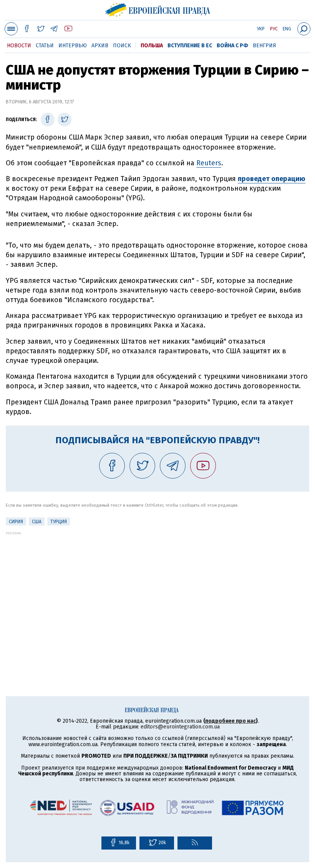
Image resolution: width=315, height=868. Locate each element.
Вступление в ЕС (189, 45)
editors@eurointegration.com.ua (180, 726)
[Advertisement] (157, 589)
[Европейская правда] (158, 9)
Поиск (122, 45)
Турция (58, 521)
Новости (19, 45)
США (36, 521)
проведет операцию (271, 179)
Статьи (45, 45)
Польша (152, 45)
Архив (99, 45)
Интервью (72, 45)
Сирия (16, 521)
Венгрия (264, 45)
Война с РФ (232, 45)
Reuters (208, 163)
